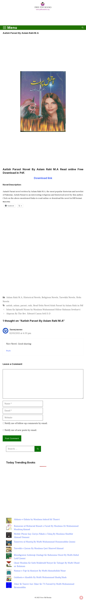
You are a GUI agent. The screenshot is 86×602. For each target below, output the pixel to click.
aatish (9, 305)
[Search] (38, 449)
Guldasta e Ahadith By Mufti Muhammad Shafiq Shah (40, 577)
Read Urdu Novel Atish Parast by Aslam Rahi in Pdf (58, 305)
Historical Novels (32, 297)
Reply (8, 350)
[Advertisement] (43, 18)
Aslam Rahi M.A (14, 297)
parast (23, 305)
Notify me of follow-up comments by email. (26, 423)
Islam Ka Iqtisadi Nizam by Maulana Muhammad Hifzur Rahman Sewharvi (43, 309)
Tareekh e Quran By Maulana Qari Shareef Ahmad (38, 548)
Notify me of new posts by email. (21, 430)
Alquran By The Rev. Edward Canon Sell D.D (28, 313)
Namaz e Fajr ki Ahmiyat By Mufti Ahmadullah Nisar (40, 570)
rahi (30, 305)
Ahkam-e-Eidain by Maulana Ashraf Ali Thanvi (37, 519)
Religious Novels (50, 297)
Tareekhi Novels (67, 297)
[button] (82, 27)
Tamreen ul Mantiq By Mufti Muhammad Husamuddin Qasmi (44, 541)
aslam (16, 305)
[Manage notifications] (81, 597)
